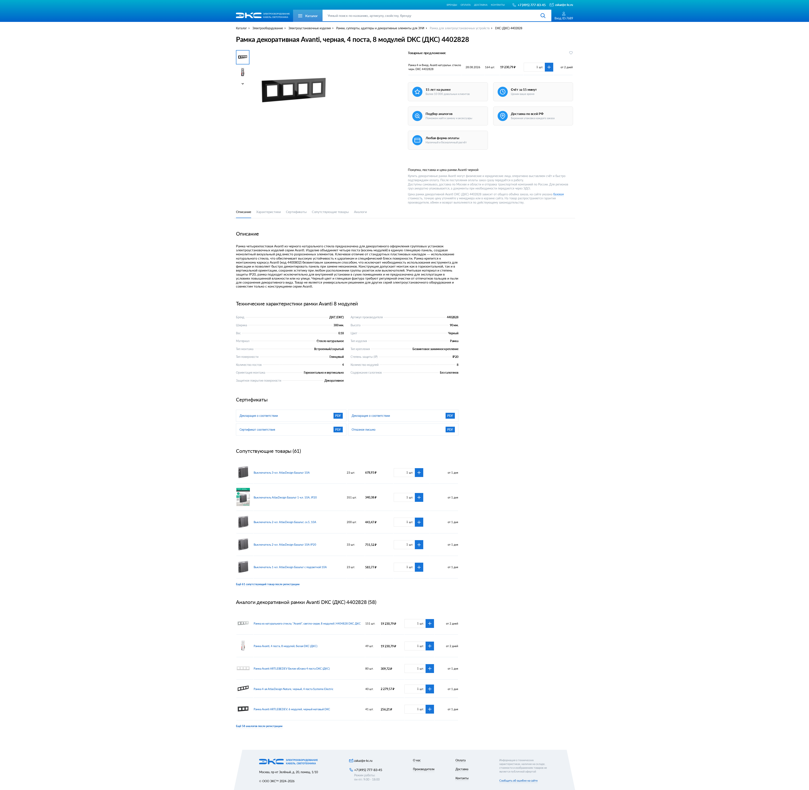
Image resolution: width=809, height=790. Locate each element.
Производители (423, 769)
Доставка (481, 4)
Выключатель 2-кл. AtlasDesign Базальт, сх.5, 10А (285, 522)
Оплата (466, 4)
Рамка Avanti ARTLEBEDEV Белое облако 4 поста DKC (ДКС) (292, 668)
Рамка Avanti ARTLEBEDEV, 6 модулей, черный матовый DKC (292, 709)
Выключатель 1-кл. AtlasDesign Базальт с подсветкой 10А (290, 567)
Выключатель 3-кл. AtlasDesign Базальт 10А (282, 472)
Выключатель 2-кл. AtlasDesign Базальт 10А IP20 (285, 544)
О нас (417, 760)
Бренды (452, 4)
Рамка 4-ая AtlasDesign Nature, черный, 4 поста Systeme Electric (293, 689)
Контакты (498, 4)
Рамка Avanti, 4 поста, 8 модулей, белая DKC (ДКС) (285, 646)
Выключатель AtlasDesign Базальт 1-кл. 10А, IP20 (285, 497)
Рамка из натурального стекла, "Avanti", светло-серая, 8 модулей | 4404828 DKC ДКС (307, 623)
